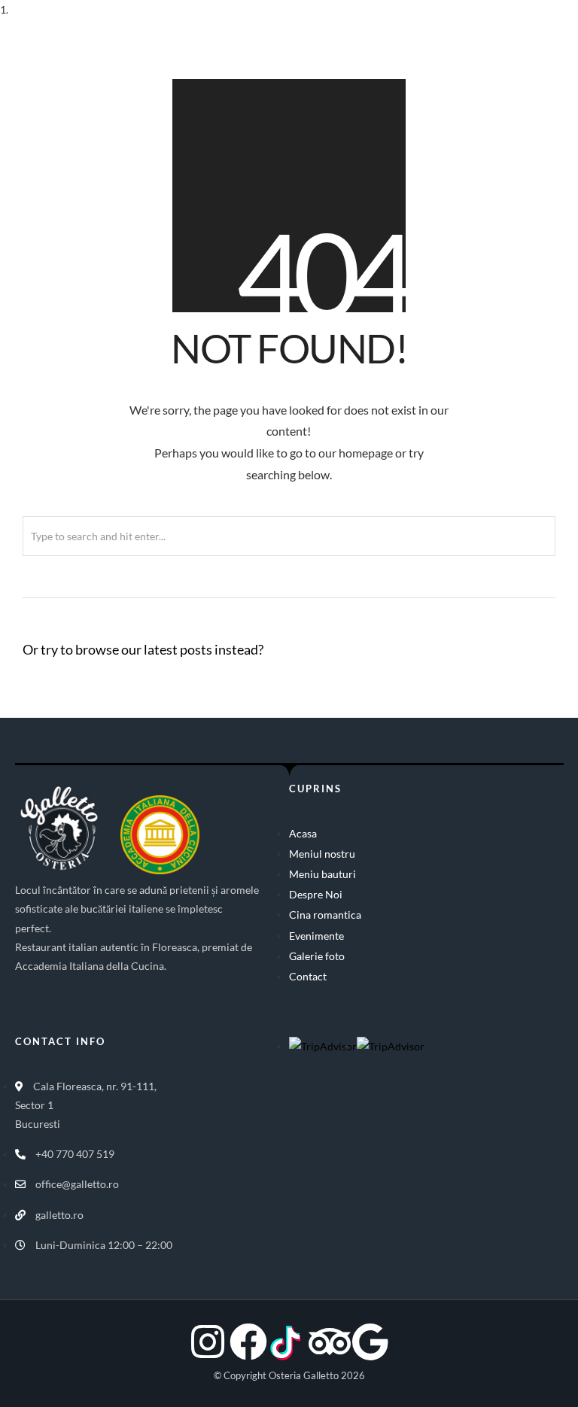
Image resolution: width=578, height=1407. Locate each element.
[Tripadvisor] (329, 1341)
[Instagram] (208, 1341)
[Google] (370, 1341)
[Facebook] (248, 1341)
